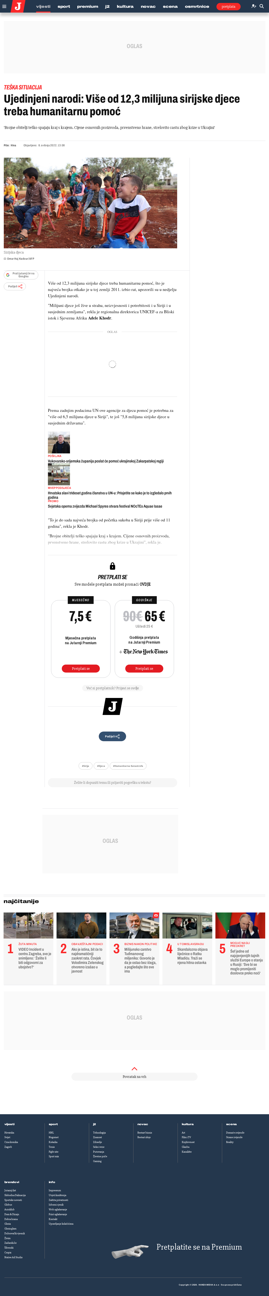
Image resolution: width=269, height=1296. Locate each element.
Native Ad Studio (13, 1257)
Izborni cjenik (56, 1204)
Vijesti (43, 6)
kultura (188, 1124)
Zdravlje (97, 1142)
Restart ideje (144, 1137)
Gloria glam (10, 1228)
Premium (87, 6)
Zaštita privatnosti (58, 1200)
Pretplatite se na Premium (199, 1247)
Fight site (53, 1151)
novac (142, 1124)
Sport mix (54, 1156)
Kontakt (53, 1219)
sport (53, 1124)
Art (183, 1132)
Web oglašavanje (58, 1209)
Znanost (97, 1137)
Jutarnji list (10, 1190)
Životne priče (100, 1156)
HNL (51, 1132)
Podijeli (12, 286)
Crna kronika (11, 1142)
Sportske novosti (13, 1200)
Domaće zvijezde (235, 1132)
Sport (64, 6)
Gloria (7, 1223)
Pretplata (228, 6)
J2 (107, 6)
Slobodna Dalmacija (15, 1195)
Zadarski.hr (10, 1243)
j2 (94, 1124)
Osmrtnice (197, 6)
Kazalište (187, 1151)
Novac (148, 6)
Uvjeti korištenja (57, 1195)
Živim (7, 1238)
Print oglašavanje (58, 1214)
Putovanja (98, 1151)
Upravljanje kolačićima (61, 1223)
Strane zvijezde (234, 1137)
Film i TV (186, 1137)
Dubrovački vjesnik (14, 1233)
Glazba (185, 1147)
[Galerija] (90, 203)
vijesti (9, 1124)
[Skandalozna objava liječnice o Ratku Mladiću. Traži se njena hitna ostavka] (187, 926)
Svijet (7, 1137)
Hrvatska (9, 1132)
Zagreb (8, 1147)
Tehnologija (99, 1132)
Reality (229, 1142)
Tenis (52, 1147)
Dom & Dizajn (11, 1214)
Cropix (7, 1252)
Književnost (188, 1142)
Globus (8, 1204)
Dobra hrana (11, 1219)
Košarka (53, 1142)
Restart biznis (144, 1132)
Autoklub (9, 1209)
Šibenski (8, 1247)
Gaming (97, 1161)
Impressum (55, 1190)
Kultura (125, 6)
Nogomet (54, 1137)
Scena (170, 6)
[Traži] (261, 6)
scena (231, 1124)
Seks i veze (98, 1147)
